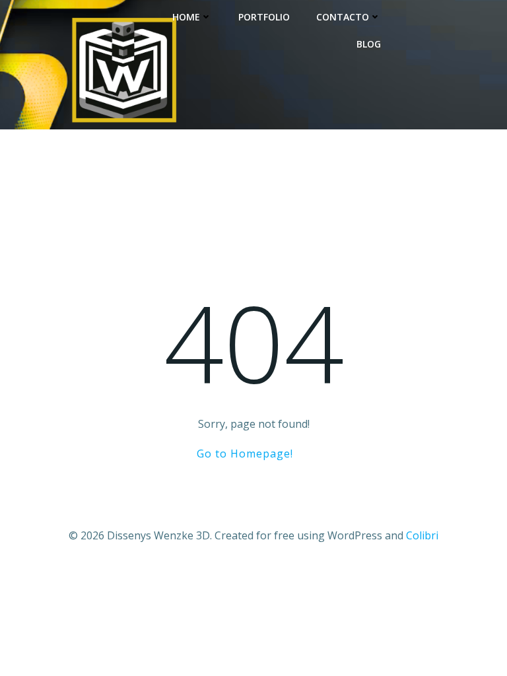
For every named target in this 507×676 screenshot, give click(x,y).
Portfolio (264, 17)
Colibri (422, 535)
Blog (368, 44)
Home (186, 17)
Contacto (342, 17)
